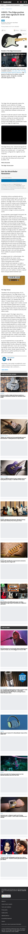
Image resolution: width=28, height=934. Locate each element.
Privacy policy (4, 909)
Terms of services (16, 184)
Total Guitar (9, 22)
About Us (4, 901)
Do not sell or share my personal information (11, 924)
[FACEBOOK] (8, 359)
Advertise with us (5, 915)
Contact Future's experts (7, 904)
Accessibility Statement (7, 918)
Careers (3, 921)
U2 (25, 72)
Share (4, 30)
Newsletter (24, 30)
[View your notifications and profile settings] (18, 2)
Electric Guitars (9, 8)
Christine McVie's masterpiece (13, 5)
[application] (14, 134)
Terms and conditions (6, 907)
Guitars (3, 8)
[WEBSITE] (11, 359)
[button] (1, 2)
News (3, 20)
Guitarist (4, 22)
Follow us (17, 30)
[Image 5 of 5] (23, 40)
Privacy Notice (18, 185)
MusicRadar (15, 22)
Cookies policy (5, 912)
